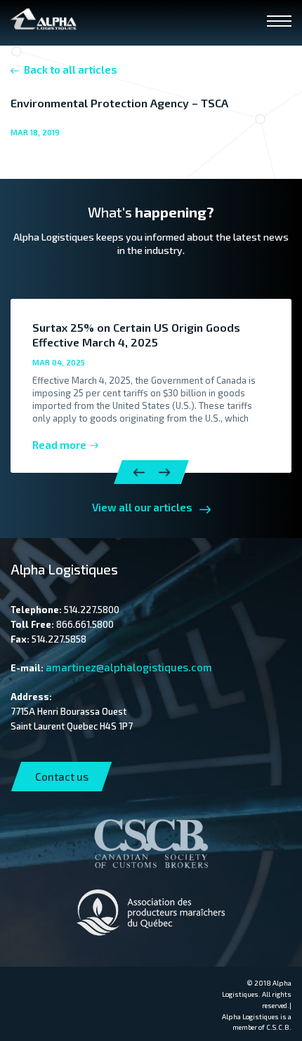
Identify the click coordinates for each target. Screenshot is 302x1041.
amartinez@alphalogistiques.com (129, 667)
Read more (59, 444)
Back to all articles (70, 69)
